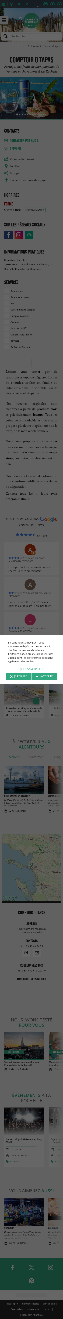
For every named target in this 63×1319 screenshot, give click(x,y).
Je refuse (20, 676)
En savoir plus (33, 669)
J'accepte (46, 676)
